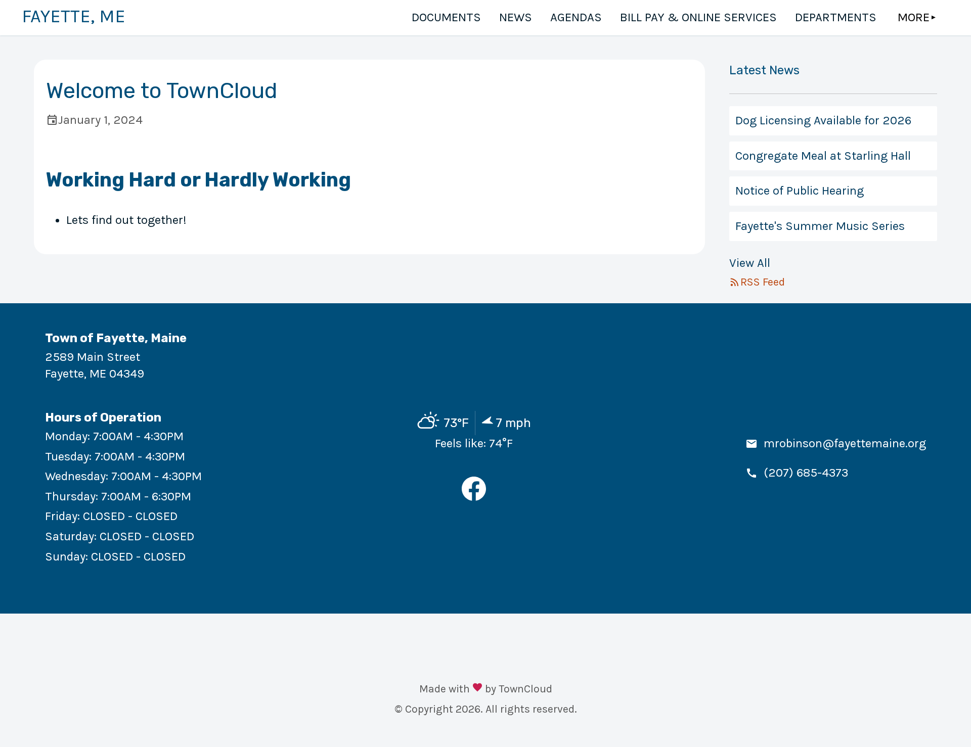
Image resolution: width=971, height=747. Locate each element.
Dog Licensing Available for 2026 (823, 120)
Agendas (576, 17)
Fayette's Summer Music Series (820, 226)
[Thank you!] (477, 688)
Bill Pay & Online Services (698, 17)
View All (749, 263)
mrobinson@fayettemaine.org (845, 443)
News (515, 17)
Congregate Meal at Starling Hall (823, 156)
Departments (835, 17)
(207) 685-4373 (806, 472)
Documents (446, 17)
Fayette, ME (73, 16)
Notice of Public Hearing (799, 190)
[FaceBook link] (474, 497)
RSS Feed (762, 281)
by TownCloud (518, 688)
